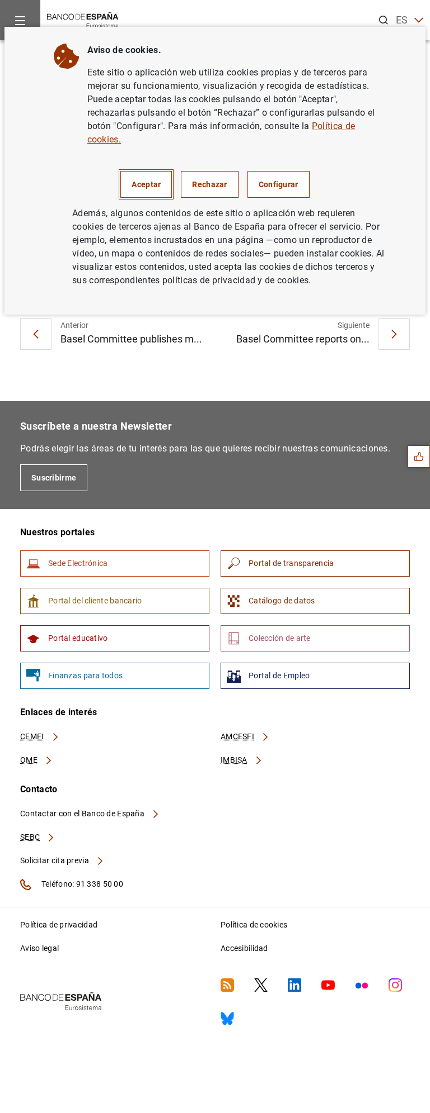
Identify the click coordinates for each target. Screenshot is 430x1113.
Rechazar (209, 184)
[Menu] (20, 20)
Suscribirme (53, 477)
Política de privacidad (58, 924)
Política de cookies (254, 924)
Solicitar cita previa (55, 860)
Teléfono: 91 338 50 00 (81, 883)
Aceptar (146, 184)
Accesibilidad (244, 948)
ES (402, 20)
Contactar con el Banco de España (83, 813)
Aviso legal (39, 948)
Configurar (278, 184)
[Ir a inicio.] (83, 19)
